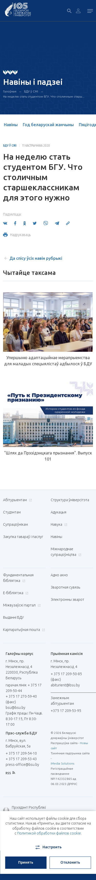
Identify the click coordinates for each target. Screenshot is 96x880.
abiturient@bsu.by (65, 685)
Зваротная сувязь (65, 587)
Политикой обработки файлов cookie (49, 833)
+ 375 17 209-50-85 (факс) (66, 677)
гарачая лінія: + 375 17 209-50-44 (24, 688)
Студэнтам (12, 512)
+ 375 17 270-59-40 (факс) (21, 699)
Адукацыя (58, 512)
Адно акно (59, 575)
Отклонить (70, 862)
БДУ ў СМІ (31, 91)
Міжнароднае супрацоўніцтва (64, 552)
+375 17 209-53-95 (66, 711)
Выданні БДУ (13, 617)
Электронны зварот (67, 599)
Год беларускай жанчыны (48, 124)
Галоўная (9, 91)
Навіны (11, 124)
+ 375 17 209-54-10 (21, 753)
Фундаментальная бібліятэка (18, 578)
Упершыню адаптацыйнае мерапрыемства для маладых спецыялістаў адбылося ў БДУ (48, 360)
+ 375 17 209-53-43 (21, 759)
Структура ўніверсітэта (70, 500)
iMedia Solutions (62, 763)
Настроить (52, 847)
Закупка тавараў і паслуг (23, 537)
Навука (57, 524)
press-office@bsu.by (22, 764)
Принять (25, 862)
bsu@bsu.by (15, 708)
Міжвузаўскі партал (19, 605)
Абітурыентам (15, 500)
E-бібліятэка (13, 593)
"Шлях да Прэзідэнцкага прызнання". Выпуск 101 (48, 456)
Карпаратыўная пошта (22, 630)
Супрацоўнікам (15, 524)
